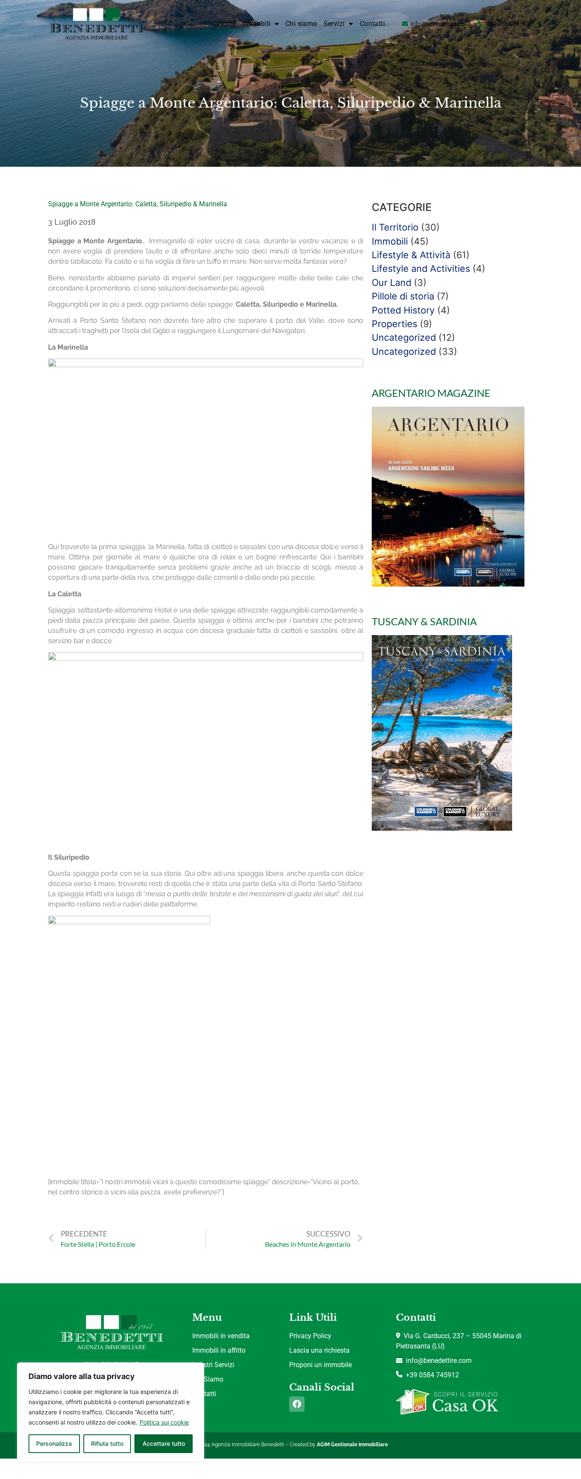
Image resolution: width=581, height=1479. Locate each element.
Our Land (391, 282)
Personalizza (54, 1443)
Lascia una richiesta (319, 1350)
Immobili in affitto (218, 1350)
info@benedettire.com (439, 23)
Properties (394, 323)
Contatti (372, 24)
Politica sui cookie (164, 1422)
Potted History (403, 310)
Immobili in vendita (221, 1336)
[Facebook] (297, 1404)
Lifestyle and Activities (421, 268)
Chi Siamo (207, 1379)
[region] (110, 1412)
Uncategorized (404, 337)
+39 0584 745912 (509, 23)
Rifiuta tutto (107, 1443)
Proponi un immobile (320, 1365)
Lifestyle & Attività (411, 254)
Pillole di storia (403, 296)
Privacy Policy (310, 1336)
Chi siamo (301, 24)
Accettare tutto (163, 1443)
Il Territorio (395, 227)
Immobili (390, 241)
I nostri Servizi (213, 1365)
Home (227, 24)
